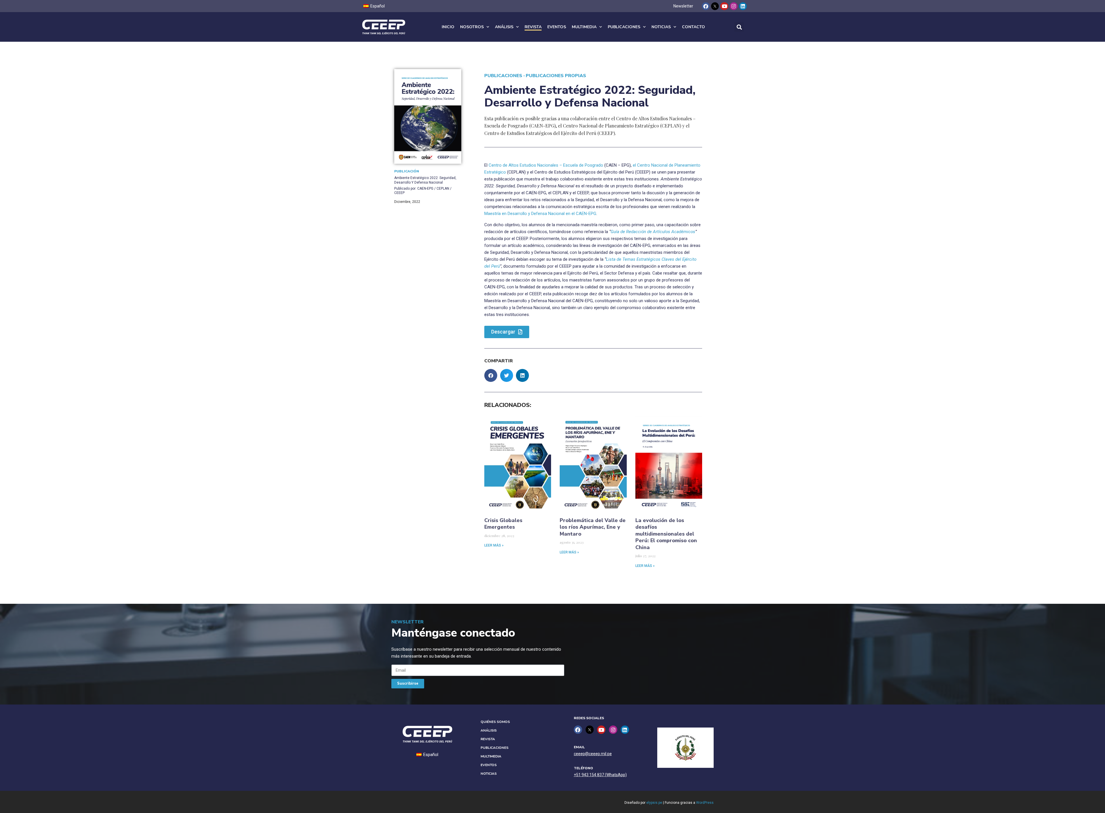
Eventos (556, 27)
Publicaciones (624, 27)
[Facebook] (706, 6)
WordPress (705, 803)
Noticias (661, 27)
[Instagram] (734, 6)
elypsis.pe (654, 803)
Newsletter (683, 6)
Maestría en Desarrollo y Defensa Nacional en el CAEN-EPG (540, 213)
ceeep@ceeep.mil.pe (593, 753)
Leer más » (494, 545)
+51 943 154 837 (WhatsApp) (600, 774)
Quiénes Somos (495, 721)
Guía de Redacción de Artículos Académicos (653, 231)
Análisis (504, 27)
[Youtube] (724, 6)
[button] (739, 27)
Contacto (693, 27)
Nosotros (472, 27)
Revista (533, 27)
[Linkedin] (743, 6)
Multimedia (584, 27)
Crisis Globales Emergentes (503, 523)
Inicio (448, 27)
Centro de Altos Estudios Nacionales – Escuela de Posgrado (546, 165)
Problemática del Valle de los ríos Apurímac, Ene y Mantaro (593, 527)
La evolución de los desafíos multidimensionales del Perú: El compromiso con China (666, 534)
